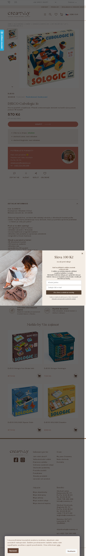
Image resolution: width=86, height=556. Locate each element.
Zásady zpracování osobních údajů (64, 299)
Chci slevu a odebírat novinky (63, 292)
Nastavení (13, 551)
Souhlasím (71, 551)
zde (58, 545)
